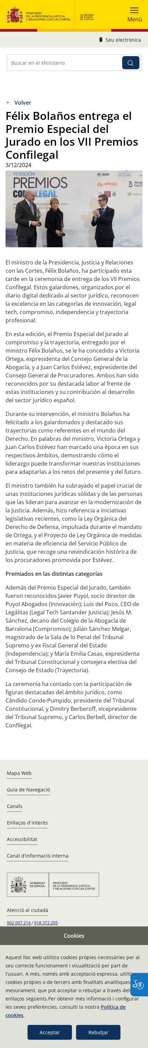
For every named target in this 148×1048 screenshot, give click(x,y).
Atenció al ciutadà (27, 910)
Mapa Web (19, 773)
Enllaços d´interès (27, 822)
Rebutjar (98, 1032)
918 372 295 (46, 923)
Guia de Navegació (28, 789)
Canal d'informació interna (37, 855)
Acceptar (50, 1032)
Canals (14, 806)
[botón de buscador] (130, 62)
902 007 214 (19, 923)
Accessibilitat (22, 839)
